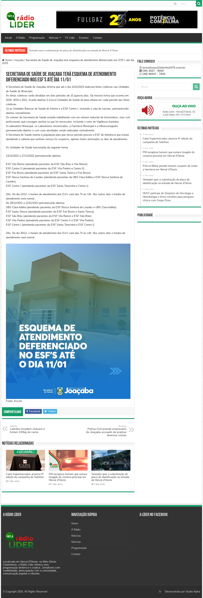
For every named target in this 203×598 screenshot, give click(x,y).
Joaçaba (19, 60)
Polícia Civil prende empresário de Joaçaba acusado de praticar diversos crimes (106, 431)
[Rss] (175, 3)
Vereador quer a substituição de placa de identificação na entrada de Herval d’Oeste (73, 50)
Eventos (84, 37)
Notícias (53, 37)
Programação (37, 37)
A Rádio (20, 37)
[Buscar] (199, 4)
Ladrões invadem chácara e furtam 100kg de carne (27, 429)
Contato (97, 37)
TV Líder (70, 37)
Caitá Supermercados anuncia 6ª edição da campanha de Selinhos (25, 476)
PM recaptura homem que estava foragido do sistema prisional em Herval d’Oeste (68, 477)
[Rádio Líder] (21, 19)
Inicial (8, 37)
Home (8, 60)
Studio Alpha (193, 591)
